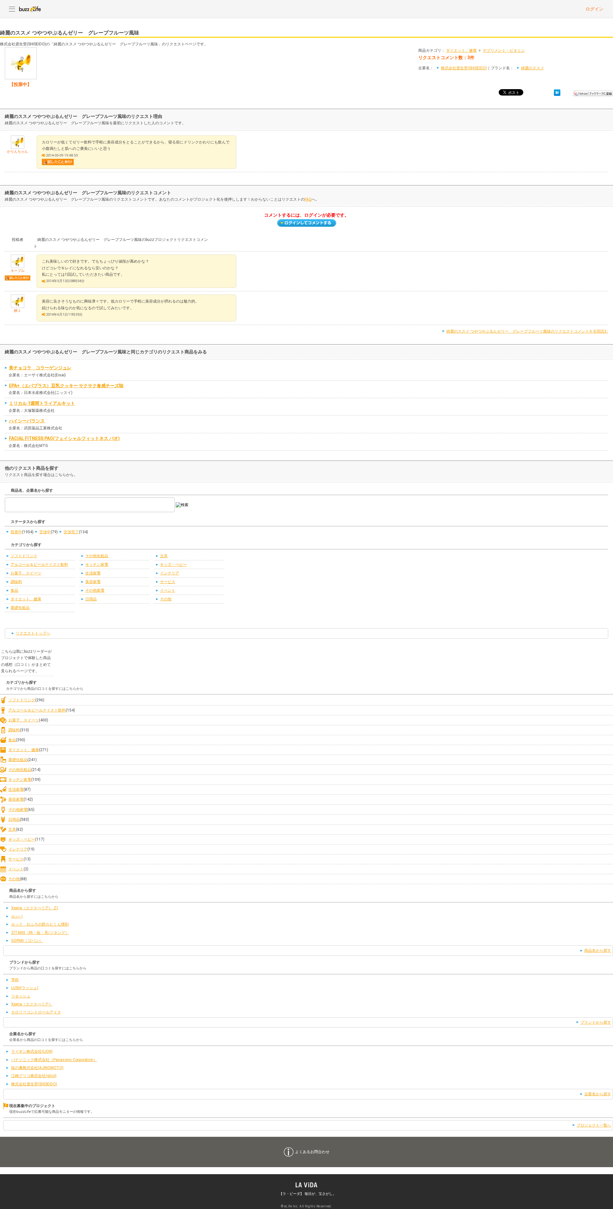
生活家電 (93, 573)
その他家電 (94, 590)
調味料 (16, 582)
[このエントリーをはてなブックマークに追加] (557, 92)
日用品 (91, 599)
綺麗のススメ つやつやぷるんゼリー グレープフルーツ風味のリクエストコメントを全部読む (527, 331)
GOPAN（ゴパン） (27, 940)
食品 (14, 590)
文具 (164, 556)
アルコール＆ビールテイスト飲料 (39, 564)
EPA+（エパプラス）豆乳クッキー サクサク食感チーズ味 (66, 385)
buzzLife (30, 9)
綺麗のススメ (532, 68)
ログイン (594, 9)
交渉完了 (71, 532)
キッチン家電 (96, 564)
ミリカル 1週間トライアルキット (42, 403)
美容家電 (93, 582)
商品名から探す (597, 950)
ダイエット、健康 (461, 50)
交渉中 (45, 532)
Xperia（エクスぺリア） (32, 1004)
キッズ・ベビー (173, 564)
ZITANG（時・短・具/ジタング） (40, 932)
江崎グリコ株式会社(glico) (34, 1076)
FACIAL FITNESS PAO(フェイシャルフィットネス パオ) (64, 438)
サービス (167, 582)
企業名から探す (597, 1094)
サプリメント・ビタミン (504, 50)
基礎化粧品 (20, 607)
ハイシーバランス (27, 420)
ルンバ (17, 916)
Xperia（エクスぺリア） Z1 (34, 908)
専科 (15, 980)
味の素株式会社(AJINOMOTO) (37, 1068)
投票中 (16, 532)
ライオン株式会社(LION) (32, 1051)
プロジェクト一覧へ (594, 1125)
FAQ (308, 199)
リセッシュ (20, 996)
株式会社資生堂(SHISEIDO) (464, 68)
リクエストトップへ (33, 633)
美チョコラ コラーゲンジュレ (40, 367)
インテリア (169, 573)
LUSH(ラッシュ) (24, 988)
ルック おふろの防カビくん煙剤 (40, 924)
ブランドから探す (595, 1022)
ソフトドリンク (24, 556)
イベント (167, 590)
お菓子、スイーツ (26, 573)
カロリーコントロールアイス (36, 1012)
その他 (165, 599)
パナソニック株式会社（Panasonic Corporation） (54, 1060)
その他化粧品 (96, 556)
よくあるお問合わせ (312, 1152)
